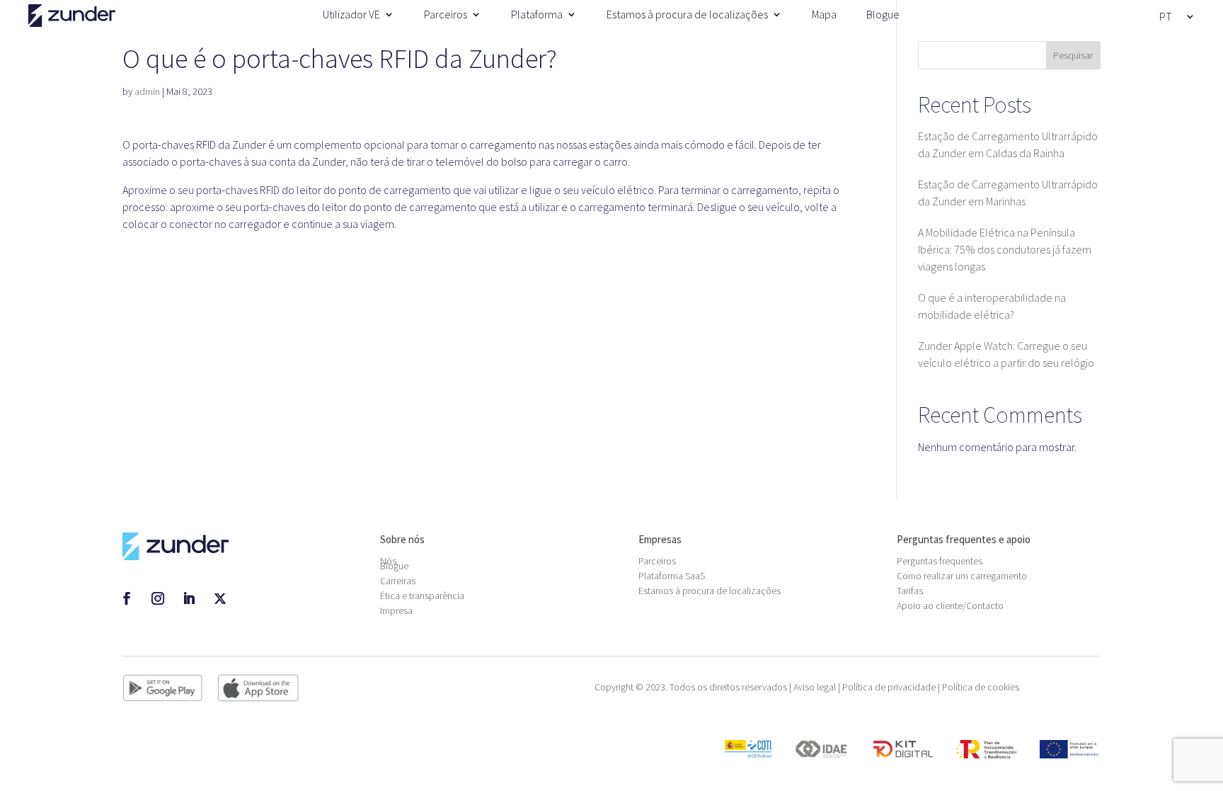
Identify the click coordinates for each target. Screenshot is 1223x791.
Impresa (396, 610)
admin (147, 91)
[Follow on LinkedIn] (189, 598)
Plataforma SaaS (671, 575)
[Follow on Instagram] (158, 598)
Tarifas (910, 590)
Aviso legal (814, 687)
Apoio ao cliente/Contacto (950, 605)
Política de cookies (980, 687)
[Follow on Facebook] (126, 598)
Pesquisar (1073, 55)
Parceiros (445, 14)
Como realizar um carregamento (962, 575)
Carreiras (397, 580)
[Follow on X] (220, 598)
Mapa (824, 14)
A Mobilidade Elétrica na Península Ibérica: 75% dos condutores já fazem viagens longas (1004, 249)
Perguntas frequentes (939, 560)
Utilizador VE (351, 14)
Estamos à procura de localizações (687, 14)
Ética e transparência (422, 595)
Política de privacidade (889, 687)
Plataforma (537, 14)
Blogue (883, 14)
